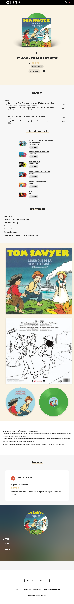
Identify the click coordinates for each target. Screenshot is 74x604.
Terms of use (27, 589)
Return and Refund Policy (52, 589)
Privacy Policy (37, 589)
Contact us (17, 589)
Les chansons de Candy (37, 182)
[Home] (13, 2)
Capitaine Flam (34, 162)
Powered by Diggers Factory (37, 595)
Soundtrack (13, 232)
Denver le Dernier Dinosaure (39, 152)
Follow (7, 549)
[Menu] (3, 2)
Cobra (31, 192)
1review (43, 63)
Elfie (37, 53)
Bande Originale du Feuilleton (39, 172)
